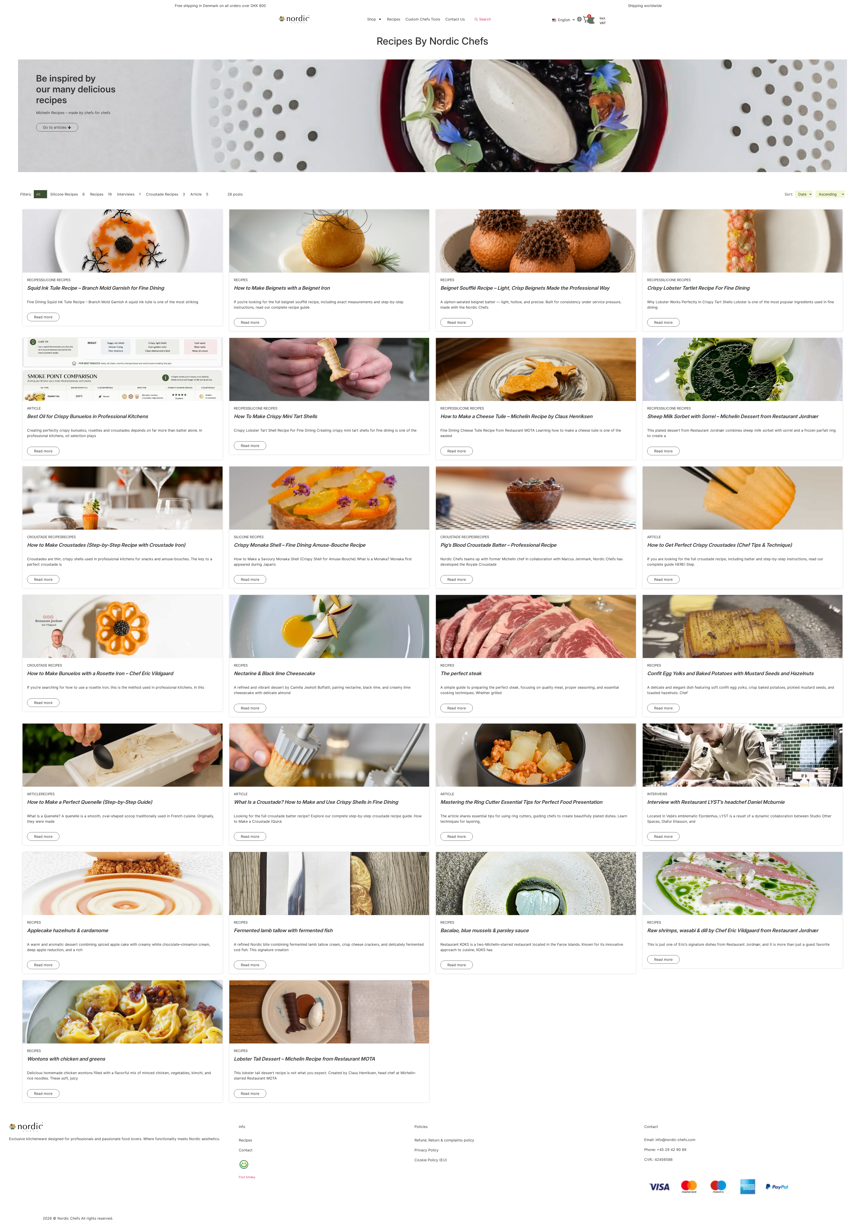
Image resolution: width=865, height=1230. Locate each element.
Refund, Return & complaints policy (444, 1140)
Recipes (393, 19)
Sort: (789, 194)
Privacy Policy (426, 1150)
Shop (371, 19)
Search (485, 19)
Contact (246, 1150)
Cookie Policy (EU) (430, 1160)
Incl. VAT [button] (603, 20)
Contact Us (455, 19)
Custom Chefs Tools (422, 19)
